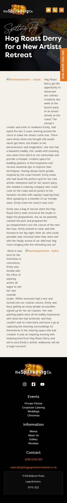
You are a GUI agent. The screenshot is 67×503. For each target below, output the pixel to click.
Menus (34, 431)
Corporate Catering (33, 407)
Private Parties (33, 403)
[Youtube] (42, 384)
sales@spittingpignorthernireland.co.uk (33, 467)
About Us (33, 435)
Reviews (33, 443)
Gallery (33, 439)
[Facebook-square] (33, 384)
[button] (61, 10)
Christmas (33, 415)
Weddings (33, 411)
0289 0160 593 (33, 459)
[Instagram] (25, 384)
